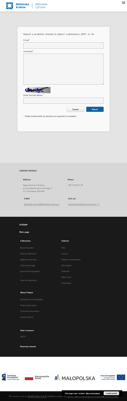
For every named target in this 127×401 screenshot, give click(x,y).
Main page (24, 232)
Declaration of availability (31, 299)
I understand (111, 393)
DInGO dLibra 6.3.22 (37, 396)
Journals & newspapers (30, 271)
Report (95, 109)
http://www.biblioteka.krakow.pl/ (82, 204)
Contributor (66, 283)
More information (93, 393)
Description (66, 265)
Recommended (26, 247)
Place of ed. (66, 277)
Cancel (75, 109)
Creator (64, 253)
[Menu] (123, 2)
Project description (28, 305)
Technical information (29, 311)
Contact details (26, 317)
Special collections (28, 253)
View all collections (28, 280)
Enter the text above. (33, 95)
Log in (23, 336)
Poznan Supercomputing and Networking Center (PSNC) (92, 396)
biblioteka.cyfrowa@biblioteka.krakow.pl (41, 204)
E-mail (26, 40)
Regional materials (28, 259)
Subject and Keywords (71, 259)
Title (63, 247)
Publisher (65, 271)
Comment (28, 51)
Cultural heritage (27, 265)
